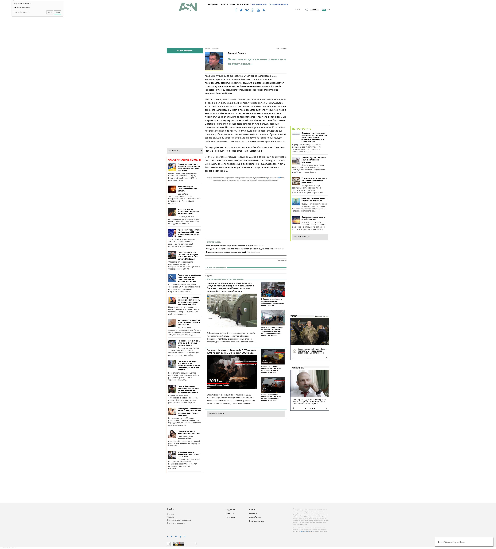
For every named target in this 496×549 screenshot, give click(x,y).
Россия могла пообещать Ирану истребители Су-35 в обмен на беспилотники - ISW (189, 278)
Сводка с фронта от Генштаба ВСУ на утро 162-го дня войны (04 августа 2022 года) (188, 255)
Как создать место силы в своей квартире (313, 218)
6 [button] (314, 408)
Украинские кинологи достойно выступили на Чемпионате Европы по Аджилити (189, 167)
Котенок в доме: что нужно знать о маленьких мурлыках (313, 160)
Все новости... (174, 150)
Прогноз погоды (258, 4)
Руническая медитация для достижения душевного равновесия (314, 180)
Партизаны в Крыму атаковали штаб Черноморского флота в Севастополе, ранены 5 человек (189, 365)
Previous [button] (293, 357)
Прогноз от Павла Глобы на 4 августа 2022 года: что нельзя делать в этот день (189, 233)
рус (324, 10)
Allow (58, 12)
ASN (279, 177)
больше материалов (216, 413)
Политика (215, 48)
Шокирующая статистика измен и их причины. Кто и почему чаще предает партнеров (189, 412)
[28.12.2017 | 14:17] (309, 331)
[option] (309, 339)
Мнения (207, 48)
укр (328, 10)
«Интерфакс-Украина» (307, 531)
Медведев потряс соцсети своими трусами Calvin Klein (189, 454)
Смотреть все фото (322, 316)
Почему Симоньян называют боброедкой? (189, 432)
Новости (224, 4)
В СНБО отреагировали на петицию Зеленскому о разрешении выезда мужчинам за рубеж (189, 301)
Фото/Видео (243, 4)
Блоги (232, 4)
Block (50, 12)
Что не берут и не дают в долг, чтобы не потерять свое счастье (189, 322)
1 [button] (305, 408)
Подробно (213, 4)
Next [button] (326, 357)
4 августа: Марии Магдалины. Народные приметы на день (188, 211)
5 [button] (312, 408)
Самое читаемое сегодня (184, 160)
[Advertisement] (248, 29)
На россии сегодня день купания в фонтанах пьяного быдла (189, 343)
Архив (314, 10)
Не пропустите (301, 129)
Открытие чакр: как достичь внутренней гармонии (314, 200)
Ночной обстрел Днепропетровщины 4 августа (188, 189)
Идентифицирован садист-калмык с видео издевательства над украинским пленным (188, 389)
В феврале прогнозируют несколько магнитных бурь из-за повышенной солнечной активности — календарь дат (314, 137)
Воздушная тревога (278, 4)
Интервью (298, 367)
